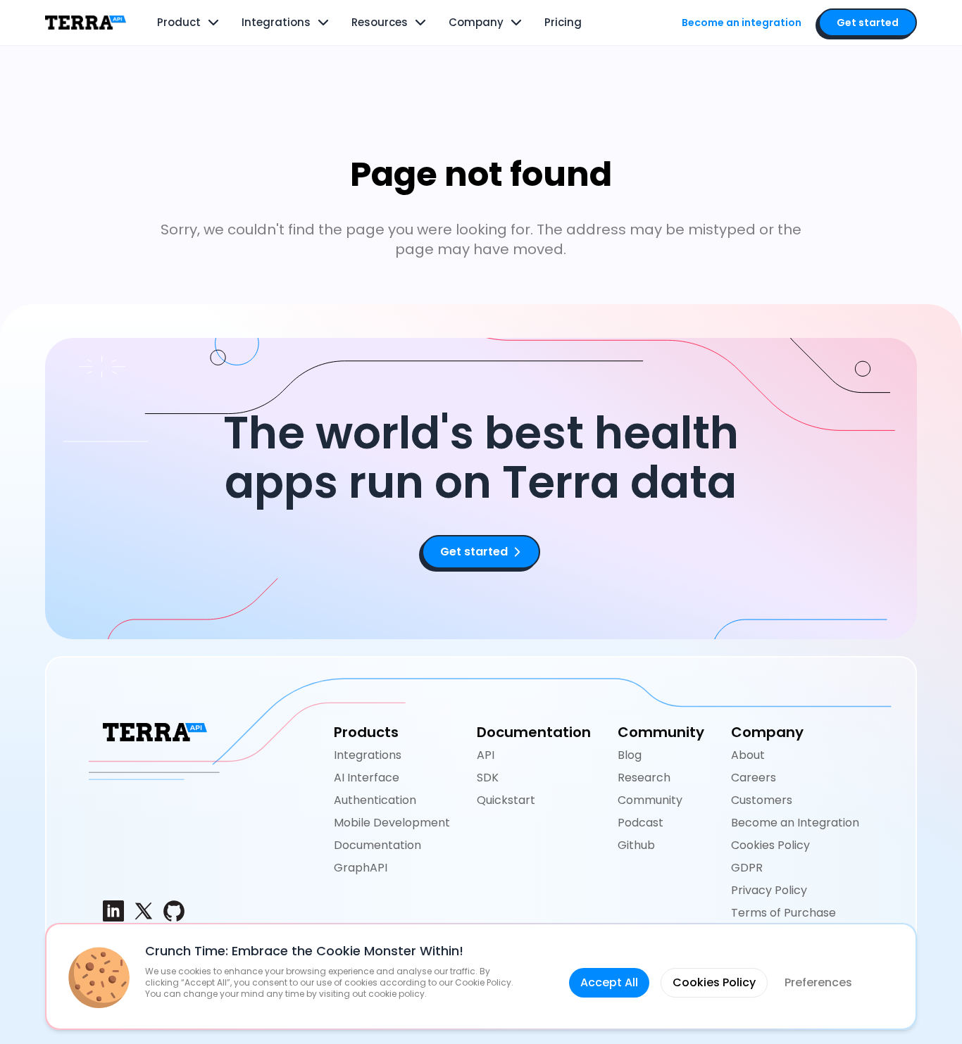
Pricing (563, 22)
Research (644, 777)
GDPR (747, 868)
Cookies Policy (770, 845)
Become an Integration (795, 823)
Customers (761, 800)
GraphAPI (360, 868)
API (485, 755)
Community (650, 800)
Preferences (818, 982)
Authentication (375, 800)
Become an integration (741, 22)
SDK (488, 777)
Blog (630, 755)
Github (636, 845)
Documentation (377, 845)
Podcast (640, 823)
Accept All (609, 982)
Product (179, 22)
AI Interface (366, 777)
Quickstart (506, 800)
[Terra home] (85, 22)
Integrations (276, 22)
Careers (753, 777)
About (748, 755)
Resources (379, 22)
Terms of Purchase (783, 913)
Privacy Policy (769, 890)
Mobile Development (392, 823)
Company (476, 22)
